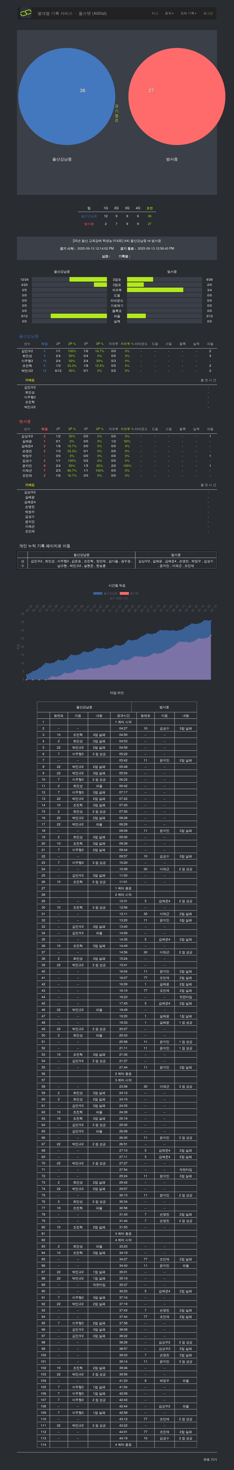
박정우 (196, 561)
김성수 (208, 561)
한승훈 (101, 565)
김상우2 (144, 561)
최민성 (50, 561)
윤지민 (165, 565)
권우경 (126, 561)
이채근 (177, 565)
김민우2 (37, 561)
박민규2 (76, 565)
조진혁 (89, 561)
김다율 (114, 561)
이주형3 (63, 561)
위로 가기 (210, 1459)
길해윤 (158, 561)
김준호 (77, 561)
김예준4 (171, 561)
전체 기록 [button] (187, 13)
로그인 (208, 13)
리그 (155, 13)
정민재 (101, 561)
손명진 (184, 561)
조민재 (189, 565)
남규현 (62, 565)
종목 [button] (168, 13)
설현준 (89, 565)
